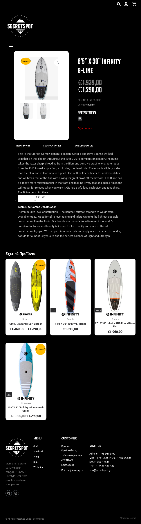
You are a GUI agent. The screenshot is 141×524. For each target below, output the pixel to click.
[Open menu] (11, 45)
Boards (91, 104)
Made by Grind (127, 518)
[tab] (23, 146)
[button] (57, 62)
